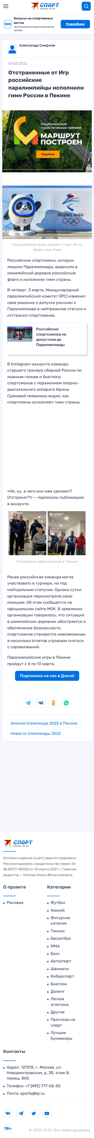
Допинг (58, 991)
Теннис (58, 931)
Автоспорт (61, 961)
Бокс (55, 953)
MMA (55, 946)
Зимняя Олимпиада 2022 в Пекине (44, 723)
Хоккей (58, 910)
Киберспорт (62, 976)
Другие (58, 1012)
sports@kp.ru (32, 1093)
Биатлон (59, 984)
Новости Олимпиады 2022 (36, 733)
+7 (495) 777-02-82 (42, 1086)
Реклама (15, 902)
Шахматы (60, 968)
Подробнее (75, 24)
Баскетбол (61, 938)
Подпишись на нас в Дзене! (47, 675)
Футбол (58, 902)
